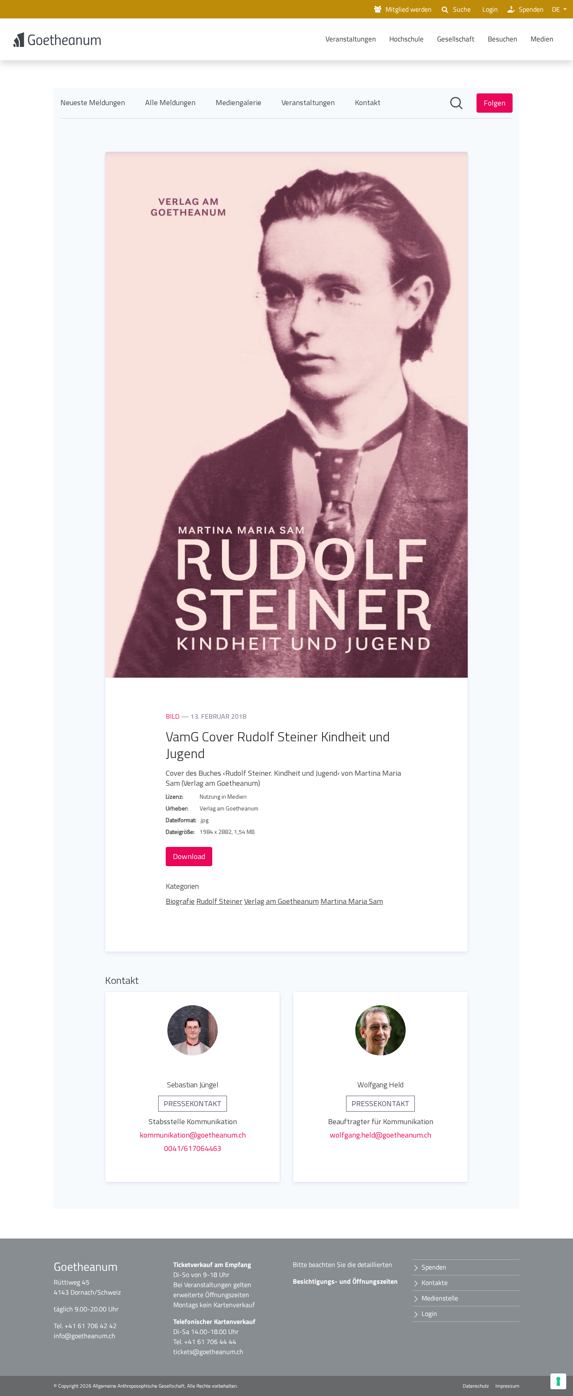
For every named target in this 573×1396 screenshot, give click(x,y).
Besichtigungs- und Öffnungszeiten (345, 1281)
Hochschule (406, 39)
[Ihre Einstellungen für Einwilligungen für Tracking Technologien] (558, 1381)
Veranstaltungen (351, 39)
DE (557, 9)
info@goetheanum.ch (84, 1336)
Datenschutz (476, 1386)
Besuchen (502, 39)
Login (490, 9)
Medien (542, 39)
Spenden (531, 9)
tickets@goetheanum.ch (208, 1352)
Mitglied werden (408, 9)
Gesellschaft (455, 39)
